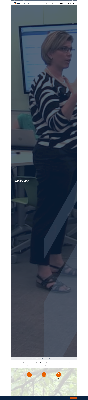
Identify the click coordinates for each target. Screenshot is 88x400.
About (46, 3)
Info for (24, 0)
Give (67, 0)
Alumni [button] (74, 3)
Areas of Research (29, 358)
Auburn (15, 0)
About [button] (24, 358)
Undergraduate (38, 358)
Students (56, 3)
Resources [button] (50, 358)
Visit (63, 0)
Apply (60, 0)
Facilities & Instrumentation (45, 358)
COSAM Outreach (68, 3)
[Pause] (73, 24)
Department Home (20, 358)
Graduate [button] (33, 358)
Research (61, 3)
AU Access (70, 0)
